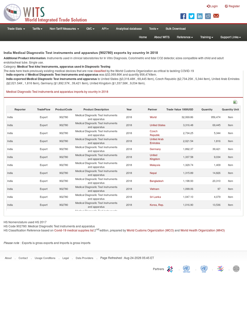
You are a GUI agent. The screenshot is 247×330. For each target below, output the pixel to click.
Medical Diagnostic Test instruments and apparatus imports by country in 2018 (57, 91)
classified (100, 71)
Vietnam (154, 189)
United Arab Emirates (157, 141)
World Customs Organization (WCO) (150, 230)
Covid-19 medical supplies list (74, 230)
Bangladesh (157, 181)
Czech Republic (155, 133)
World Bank (237, 268)
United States (157, 125)
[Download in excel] (235, 101)
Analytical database (129, 28)
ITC (171, 268)
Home (143, 37)
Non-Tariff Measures (63, 28)
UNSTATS (204, 268)
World (153, 117)
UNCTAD (187, 268)
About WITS (162, 37)
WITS (48, 12)
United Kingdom (155, 157)
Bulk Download (176, 28)
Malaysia (155, 165)
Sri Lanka (155, 197)
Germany (155, 149)
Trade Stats (15, 28)
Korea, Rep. (157, 205)
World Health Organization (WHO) (202, 230)
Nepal (153, 173)
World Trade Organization (221, 268)
